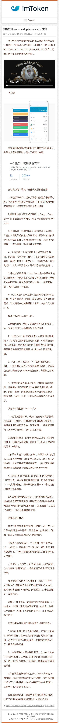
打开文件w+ (49, 706)
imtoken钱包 (11, 34)
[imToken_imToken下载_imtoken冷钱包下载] (29, 7)
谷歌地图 (40, 719)
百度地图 (49, 719)
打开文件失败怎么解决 (35, 706)
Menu (31, 20)
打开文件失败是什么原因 (16, 706)
